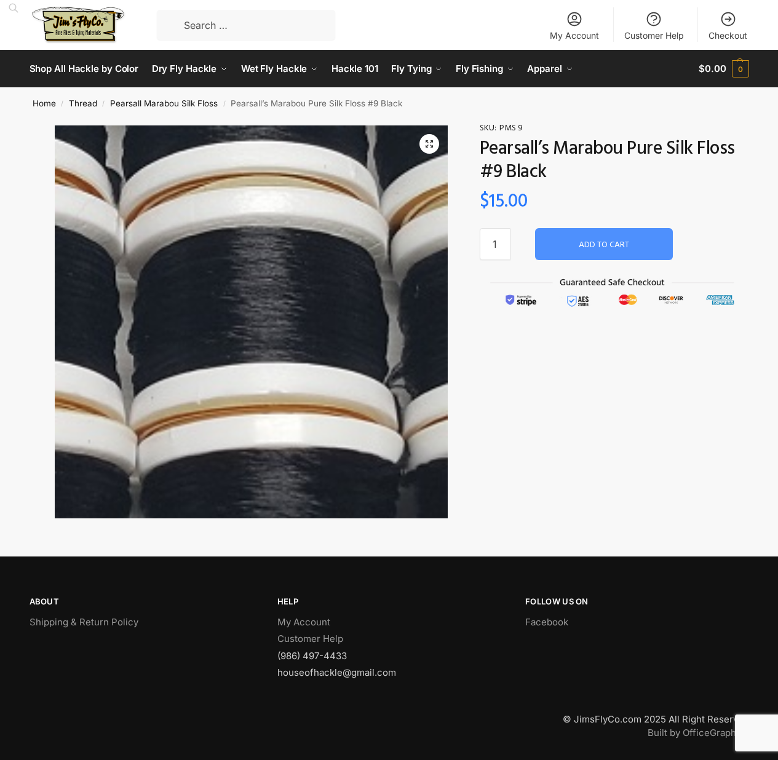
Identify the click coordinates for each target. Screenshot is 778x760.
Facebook (546, 622)
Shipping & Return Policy (84, 622)
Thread (83, 103)
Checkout (728, 35)
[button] (429, 144)
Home (44, 103)
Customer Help (654, 35)
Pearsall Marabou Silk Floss (164, 103)
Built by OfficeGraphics (698, 732)
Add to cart (604, 245)
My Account (574, 35)
